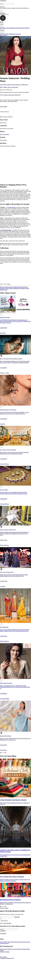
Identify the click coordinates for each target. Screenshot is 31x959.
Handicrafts (12, 34)
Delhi (1, 28)
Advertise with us (22, 942)
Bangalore (12, 28)
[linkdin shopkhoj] (6, 936)
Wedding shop (16, 288)
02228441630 (3, 418)
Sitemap (2, 950)
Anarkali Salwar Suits (18, 287)
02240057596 (3, 327)
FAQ (6, 942)
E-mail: (1, 929)
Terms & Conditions (5, 951)
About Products (5, 943)
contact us (4, 35)
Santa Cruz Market (4, 134)
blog (1, 35)
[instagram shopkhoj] (4, 936)
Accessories (18, 34)
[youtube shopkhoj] (11, 936)
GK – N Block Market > (6, 923)
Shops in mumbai (7, 84)
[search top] (1, 11)
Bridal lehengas (12, 207)
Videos (9, 942)
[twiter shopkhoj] (14, 936)
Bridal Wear (17, 95)
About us (2, 942)
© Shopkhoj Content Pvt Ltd (7, 958)
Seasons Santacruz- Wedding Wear (20, 84)
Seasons (11, 288)
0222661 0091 (3, 636)
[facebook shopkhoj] (1, 936)
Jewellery (6, 34)
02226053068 (3, 498)
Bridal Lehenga (3, 289)
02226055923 (3, 745)
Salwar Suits (11, 95)
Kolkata (17, 28)
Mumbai (22, 28)
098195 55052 (3, 540)
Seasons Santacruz (8, 287)
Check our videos (4, 908)
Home (1, 21)
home (1, 84)
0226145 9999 (3, 106)
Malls (1, 87)
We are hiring (14, 942)
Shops (9, 87)
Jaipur (4, 28)
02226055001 (3, 693)
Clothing (2, 34)
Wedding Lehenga (24, 288)
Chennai (8, 28)
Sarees (6, 95)
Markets (5, 87)
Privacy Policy (3, 957)
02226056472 (3, 458)
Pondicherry (27, 28)
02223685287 (3, 367)
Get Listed (2, 13)
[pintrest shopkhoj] (9, 936)
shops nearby (15, 87)
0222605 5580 (3, 581)
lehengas (2, 287)
